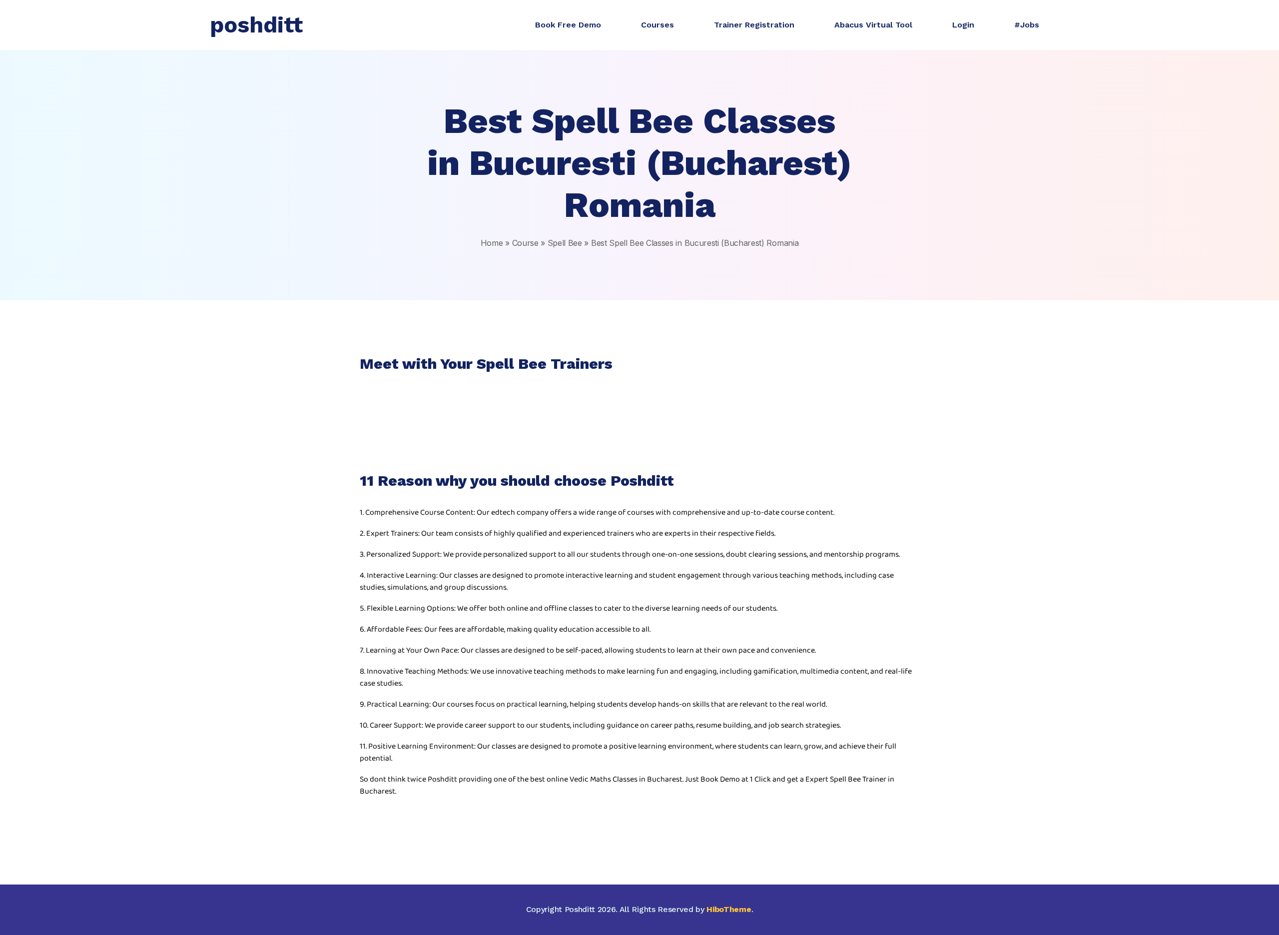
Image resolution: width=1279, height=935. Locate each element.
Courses (657, 24)
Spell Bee (565, 243)
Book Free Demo (568, 24)
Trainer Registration (754, 24)
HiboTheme (728, 909)
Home (492, 243)
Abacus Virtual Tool (873, 24)
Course (525, 243)
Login (963, 24)
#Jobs (1026, 24)
